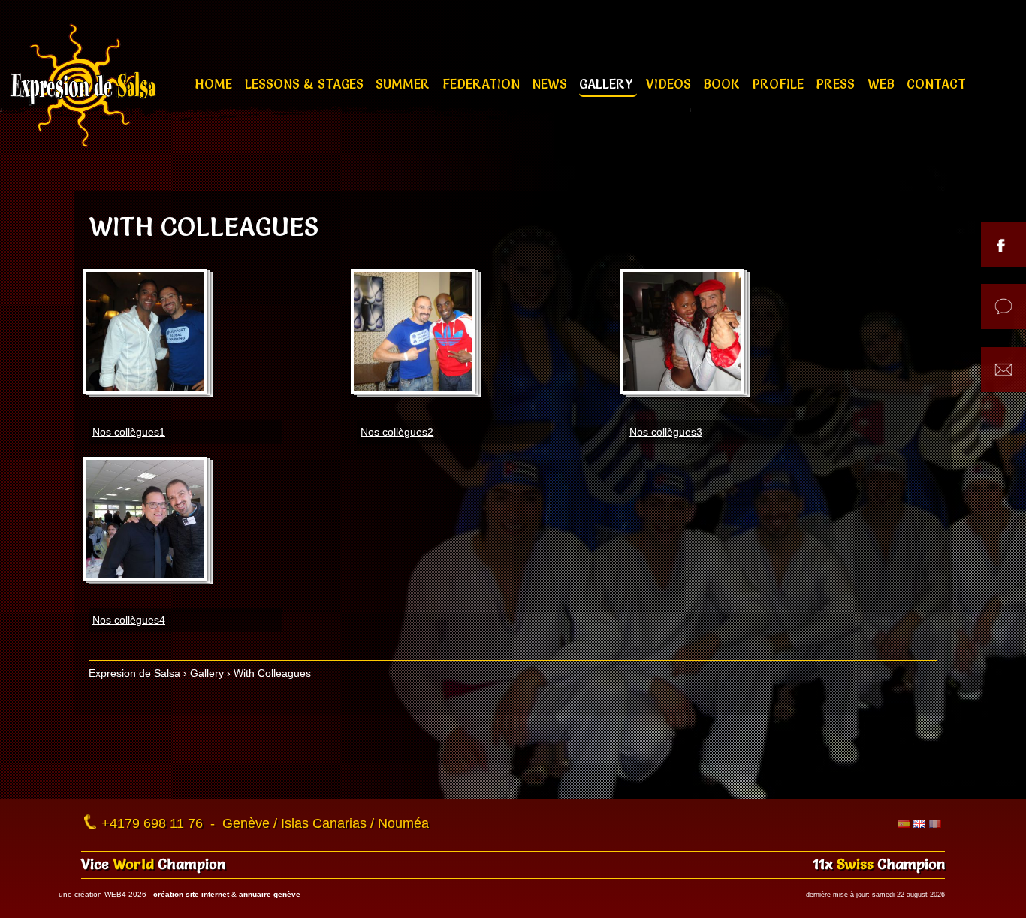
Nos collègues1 (128, 432)
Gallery (608, 84)
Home (215, 84)
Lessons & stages (306, 84)
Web (883, 84)
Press (837, 84)
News (551, 84)
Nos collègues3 (665, 432)
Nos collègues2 (397, 432)
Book (723, 84)
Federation (483, 84)
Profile (779, 84)
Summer (404, 84)
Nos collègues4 (128, 620)
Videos (670, 84)
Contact (936, 84)
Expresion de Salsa (134, 673)
